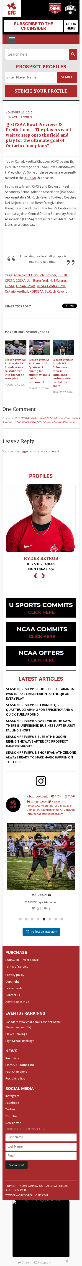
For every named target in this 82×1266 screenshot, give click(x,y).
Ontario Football (16, 291)
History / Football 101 (19, 1065)
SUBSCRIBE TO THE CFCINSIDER (33, 26)
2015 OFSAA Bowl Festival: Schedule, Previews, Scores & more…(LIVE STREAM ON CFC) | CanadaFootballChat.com (41, 420)
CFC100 (63, 275)
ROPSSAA (36, 291)
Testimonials (14, 988)
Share (26, 1262)
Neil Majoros (58, 280)
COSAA (21, 280)
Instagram (12, 1096)
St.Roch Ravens (56, 291)
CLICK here (71, 26)
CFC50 (9, 280)
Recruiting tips (15, 1078)
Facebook (12, 1103)
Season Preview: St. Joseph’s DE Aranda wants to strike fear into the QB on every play (15, 369)
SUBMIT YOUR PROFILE (41, 91)
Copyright (12, 981)
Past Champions (16, 1072)
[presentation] (35, 575)
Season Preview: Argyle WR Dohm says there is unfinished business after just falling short (63, 373)
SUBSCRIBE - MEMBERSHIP (22, 960)
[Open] (41, 856)
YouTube (11, 1116)
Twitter (10, 1109)
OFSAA (10, 286)
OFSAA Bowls (25, 286)
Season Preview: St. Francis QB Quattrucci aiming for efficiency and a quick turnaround (39, 371)
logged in (26, 451)
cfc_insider (48, 275)
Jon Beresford (37, 280)
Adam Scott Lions (26, 275)
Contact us (12, 995)
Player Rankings (16, 1034)
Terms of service (16, 966)
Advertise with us (17, 1002)
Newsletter (13, 1123)
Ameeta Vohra (22, 117)
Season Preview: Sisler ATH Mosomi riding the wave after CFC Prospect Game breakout (37, 741)
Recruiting (12, 1058)
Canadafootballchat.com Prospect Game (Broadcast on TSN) (33, 1024)
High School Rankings (19, 1041)
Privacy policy (14, 975)
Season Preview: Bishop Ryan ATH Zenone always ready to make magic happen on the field (41, 757)
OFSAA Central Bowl (51, 286)
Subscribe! (16, 1165)
